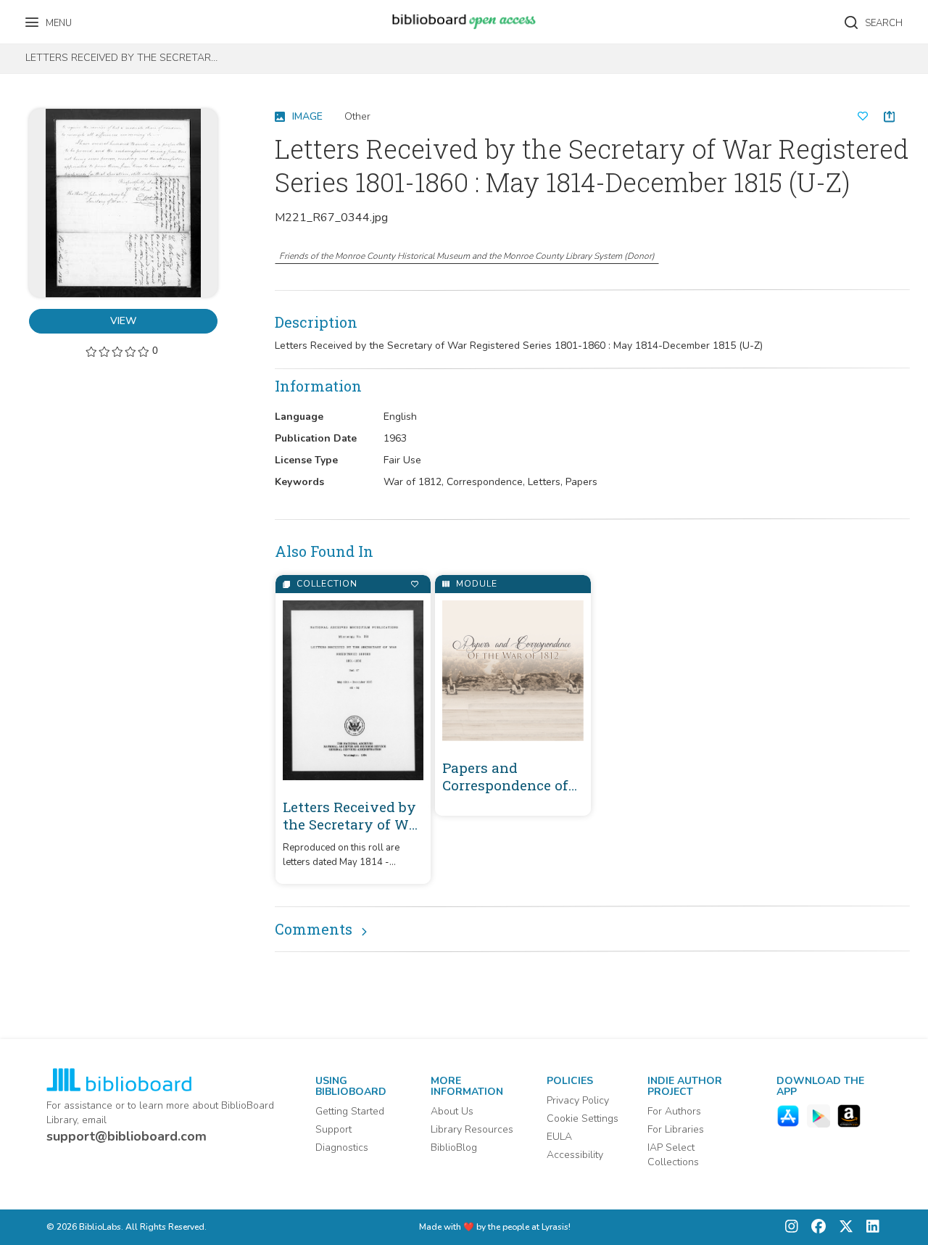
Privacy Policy (578, 1100)
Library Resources (472, 1129)
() (467, 256)
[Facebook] (815, 1227)
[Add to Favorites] (414, 584)
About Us (452, 1111)
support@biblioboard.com (126, 1136)
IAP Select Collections (673, 1155)
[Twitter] (842, 1227)
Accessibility (575, 1155)
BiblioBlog (454, 1147)
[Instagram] (791, 1227)
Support (333, 1129)
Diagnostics (341, 1147)
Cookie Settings (582, 1118)
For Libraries (675, 1129)
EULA (559, 1136)
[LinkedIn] (869, 1227)
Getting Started (349, 1111)
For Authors (674, 1111)
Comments (313, 929)
